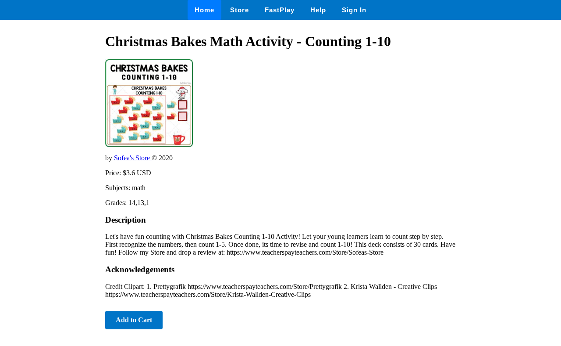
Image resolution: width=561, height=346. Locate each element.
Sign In (354, 10)
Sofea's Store (133, 158)
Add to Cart (134, 320)
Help (318, 10)
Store (239, 10)
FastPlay (280, 10)
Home (204, 10)
